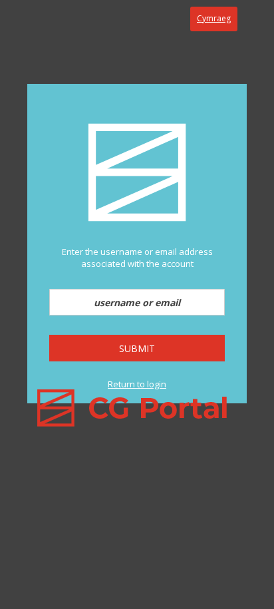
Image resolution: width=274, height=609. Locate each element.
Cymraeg (214, 18)
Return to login (137, 384)
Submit (137, 348)
